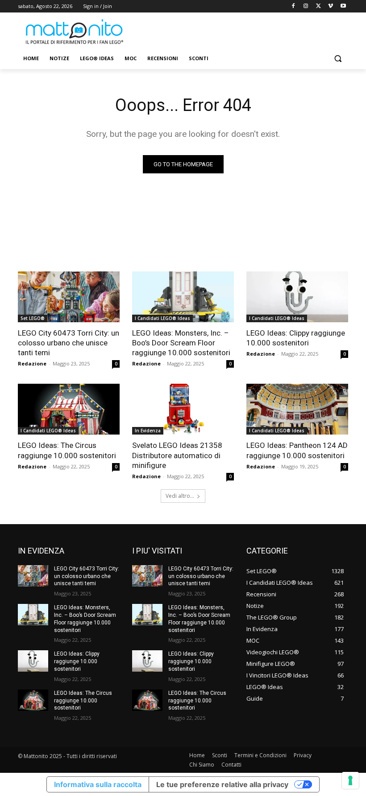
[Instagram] (306, 6)
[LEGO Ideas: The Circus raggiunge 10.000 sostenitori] (69, 409)
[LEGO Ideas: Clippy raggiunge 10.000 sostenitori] (297, 296)
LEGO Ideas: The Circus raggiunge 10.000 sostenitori (67, 450)
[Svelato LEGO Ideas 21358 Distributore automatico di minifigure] (183, 409)
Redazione (32, 363)
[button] (337, 58)
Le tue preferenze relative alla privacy (222, 784)
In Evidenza (148, 430)
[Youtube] (343, 6)
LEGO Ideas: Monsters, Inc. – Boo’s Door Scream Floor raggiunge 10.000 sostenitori (181, 342)
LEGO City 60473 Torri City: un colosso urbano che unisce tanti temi (68, 342)
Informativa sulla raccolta (97, 784)
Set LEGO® (33, 318)
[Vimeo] (330, 6)
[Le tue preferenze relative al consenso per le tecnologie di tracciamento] (350, 780)
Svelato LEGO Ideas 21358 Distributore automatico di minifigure (177, 455)
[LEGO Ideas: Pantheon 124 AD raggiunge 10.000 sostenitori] (297, 409)
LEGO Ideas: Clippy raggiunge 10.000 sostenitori (295, 337)
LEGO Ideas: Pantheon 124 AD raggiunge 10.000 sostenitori (297, 450)
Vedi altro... (180, 496)
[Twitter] (318, 6)
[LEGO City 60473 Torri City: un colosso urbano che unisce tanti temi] (69, 296)
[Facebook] (293, 6)
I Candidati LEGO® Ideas (162, 318)
